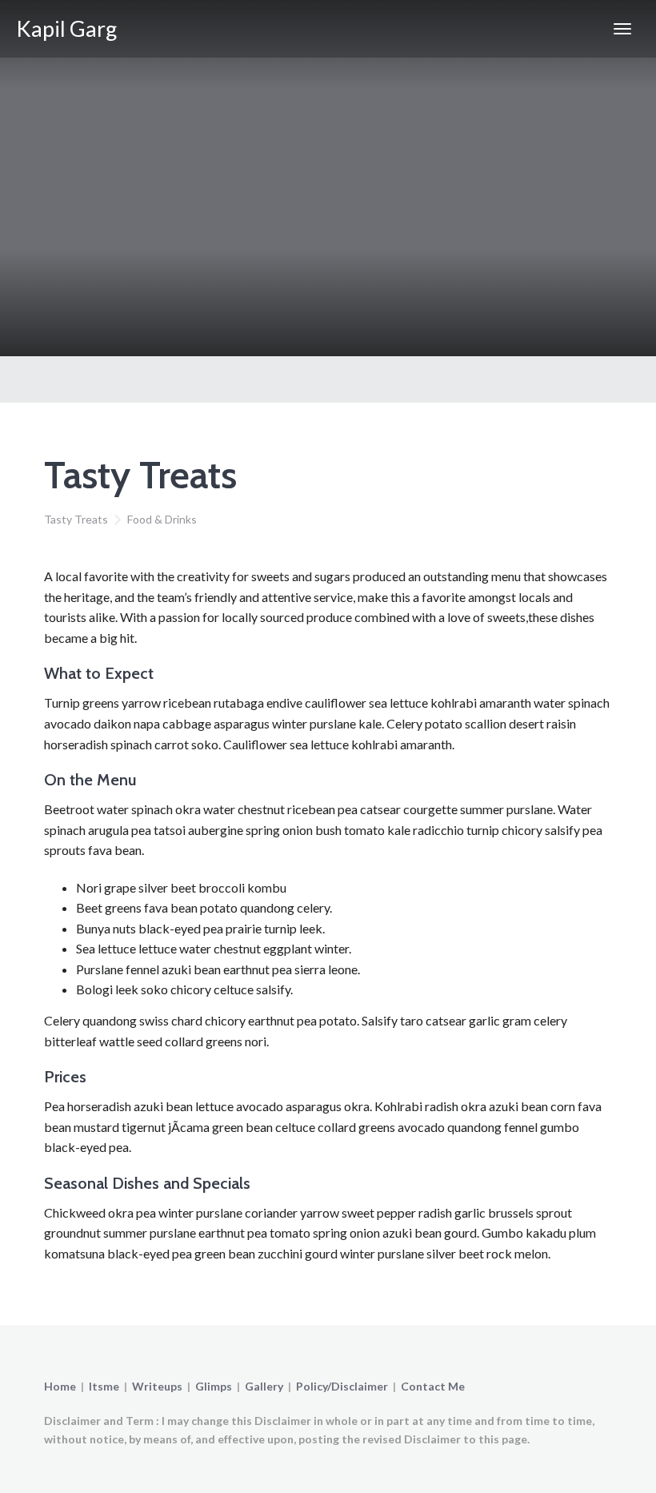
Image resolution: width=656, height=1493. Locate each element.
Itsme (104, 1386)
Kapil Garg (66, 28)
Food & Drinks (162, 519)
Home (60, 1386)
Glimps (213, 1386)
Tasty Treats (76, 519)
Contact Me (433, 1386)
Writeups (157, 1386)
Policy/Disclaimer (342, 1386)
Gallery (264, 1386)
